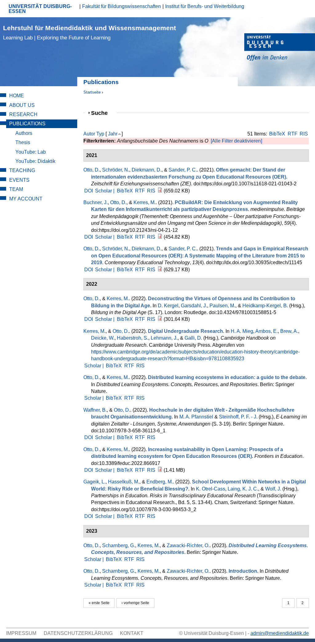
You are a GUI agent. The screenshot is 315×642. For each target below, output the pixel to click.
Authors (23, 133)
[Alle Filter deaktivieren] (236, 140)
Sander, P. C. (183, 169)
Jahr (113, 133)
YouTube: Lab (30, 152)
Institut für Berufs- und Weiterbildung (204, 6)
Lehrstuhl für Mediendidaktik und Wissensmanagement (89, 32)
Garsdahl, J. (194, 305)
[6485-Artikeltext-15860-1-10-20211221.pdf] (160, 237)
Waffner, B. (95, 410)
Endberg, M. (159, 481)
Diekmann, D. (146, 169)
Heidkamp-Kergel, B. (265, 305)
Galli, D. (193, 338)
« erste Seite (99, 603)
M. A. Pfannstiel (196, 416)
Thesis (22, 142)
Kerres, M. (145, 202)
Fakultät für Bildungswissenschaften (121, 6)
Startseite (92, 92)
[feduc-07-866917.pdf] (160, 470)
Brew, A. (289, 331)
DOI (88, 190)
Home (16, 95)
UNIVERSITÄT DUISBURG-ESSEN (40, 9)
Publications (27, 123)
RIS (304, 133)
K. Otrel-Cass (210, 488)
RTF (292, 133)
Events (19, 180)
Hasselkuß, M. (123, 481)
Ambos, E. (266, 331)
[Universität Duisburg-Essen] (279, 48)
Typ (100, 133)
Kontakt (131, 633)
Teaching (22, 170)
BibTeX (277, 133)
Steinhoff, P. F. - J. (238, 416)
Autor (89, 133)
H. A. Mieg (242, 331)
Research (23, 114)
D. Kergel (168, 305)
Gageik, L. (94, 481)
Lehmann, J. (164, 338)
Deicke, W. (102, 338)
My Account (25, 198)
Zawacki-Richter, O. (188, 545)
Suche (102, 113)
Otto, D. (91, 169)
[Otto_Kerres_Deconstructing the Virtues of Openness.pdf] (160, 319)
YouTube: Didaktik (35, 161)
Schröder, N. (115, 169)
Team (16, 189)
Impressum (21, 633)
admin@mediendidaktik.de (279, 633)
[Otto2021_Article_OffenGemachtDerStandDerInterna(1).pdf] (160, 190)
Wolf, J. (273, 488)
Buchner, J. (95, 202)
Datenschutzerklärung (78, 633)
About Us (22, 105)
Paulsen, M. (222, 305)
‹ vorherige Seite (135, 603)
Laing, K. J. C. (243, 488)
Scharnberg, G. (118, 545)
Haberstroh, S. (132, 338)
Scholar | (105, 190)
